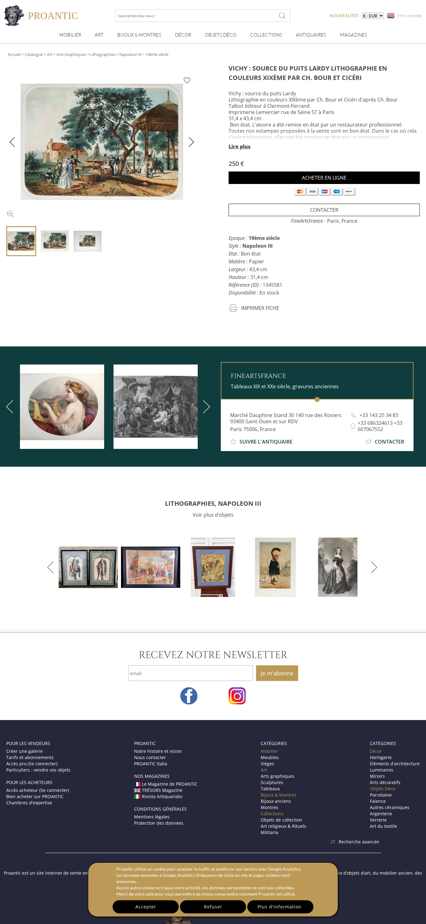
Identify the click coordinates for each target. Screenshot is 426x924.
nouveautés (343, 15)
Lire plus (239, 146)
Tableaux (270, 789)
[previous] (51, 567)
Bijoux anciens (276, 801)
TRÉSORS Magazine (162, 790)
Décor (183, 35)
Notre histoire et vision (158, 751)
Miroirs (377, 776)
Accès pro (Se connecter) (31, 764)
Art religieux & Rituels (283, 826)
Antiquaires (311, 35)
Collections (266, 35)
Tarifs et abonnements (30, 757)
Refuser (213, 907)
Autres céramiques (389, 807)
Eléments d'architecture (395, 764)
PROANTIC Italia (150, 764)
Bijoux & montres (139, 35)
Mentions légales (152, 817)
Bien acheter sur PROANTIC (35, 796)
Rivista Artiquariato (162, 796)
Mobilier (70, 35)
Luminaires (381, 770)
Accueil (14, 54)
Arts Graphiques (71, 54)
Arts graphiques (277, 776)
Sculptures (272, 782)
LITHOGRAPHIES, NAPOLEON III (213, 503)
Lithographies (102, 54)
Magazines (353, 35)
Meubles (270, 757)
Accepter (145, 907)
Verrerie (378, 820)
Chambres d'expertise (29, 803)
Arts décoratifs (385, 782)
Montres (269, 807)
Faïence (378, 801)
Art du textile (383, 826)
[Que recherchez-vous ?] (282, 15)
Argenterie (381, 814)
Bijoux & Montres (279, 795)
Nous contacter (150, 757)
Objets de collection (281, 820)
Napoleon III (130, 54)
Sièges (267, 764)
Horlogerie (381, 757)
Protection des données (158, 823)
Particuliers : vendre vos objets (38, 770)
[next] (205, 407)
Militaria (269, 832)
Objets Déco (220, 35)
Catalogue (34, 54)
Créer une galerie (24, 751)
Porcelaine (381, 795)
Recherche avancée (359, 842)
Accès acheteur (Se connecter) (37, 790)
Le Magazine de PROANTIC (169, 784)
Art (99, 35)
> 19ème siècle (155, 54)
